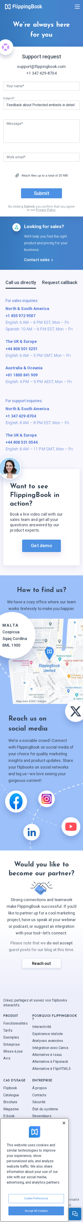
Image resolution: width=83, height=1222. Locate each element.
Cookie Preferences (36, 1198)
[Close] (64, 1123)
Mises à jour (13, 1051)
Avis (6, 1058)
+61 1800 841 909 (22, 375)
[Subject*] (41, 105)
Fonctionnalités (15, 1023)
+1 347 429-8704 (41, 73)
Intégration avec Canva (50, 1048)
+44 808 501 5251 (22, 348)
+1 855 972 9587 (20, 315)
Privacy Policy (46, 210)
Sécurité (38, 1102)
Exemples (11, 1037)
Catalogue (11, 1095)
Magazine (11, 1109)
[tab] (21, 284)
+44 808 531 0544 (22, 442)
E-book (9, 1116)
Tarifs (7, 1030)
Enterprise (11, 1044)
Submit (41, 193)
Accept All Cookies (36, 1210)
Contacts (39, 1095)
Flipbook (10, 1088)
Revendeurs (41, 1116)
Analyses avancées (47, 1041)
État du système (45, 1109)
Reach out (41, 963)
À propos (39, 1088)
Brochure (10, 1102)
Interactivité (41, 1027)
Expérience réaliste (47, 1034)
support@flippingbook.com (41, 66)
